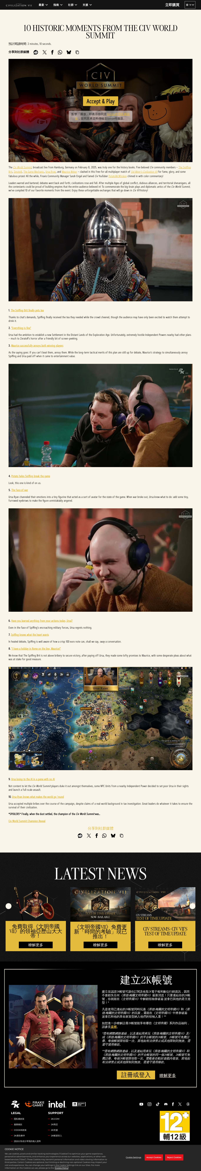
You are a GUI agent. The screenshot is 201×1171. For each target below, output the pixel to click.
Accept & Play (101, 101)
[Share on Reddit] (36, 52)
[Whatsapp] (60, 52)
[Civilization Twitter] (180, 1104)
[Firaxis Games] (34, 1104)
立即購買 (172, 5)
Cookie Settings (133, 1157)
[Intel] (57, 1104)
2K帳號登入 (56, 1135)
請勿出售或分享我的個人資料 (27, 1141)
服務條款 (18, 1124)
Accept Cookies (153, 1157)
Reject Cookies (174, 1157)
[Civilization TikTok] (158, 1104)
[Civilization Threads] (188, 1104)
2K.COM (55, 1119)
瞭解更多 (35, 945)
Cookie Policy (61, 1168)
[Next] (192, 906)
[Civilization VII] (19, 5)
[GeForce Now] (79, 1104)
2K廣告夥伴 (19, 1135)
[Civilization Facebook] (173, 1104)
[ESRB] (175, 1126)
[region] (100, 1158)
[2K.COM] (15, 1104)
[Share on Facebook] (52, 52)
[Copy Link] (77, 52)
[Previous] (8, 906)
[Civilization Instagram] (149, 1104)
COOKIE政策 (20, 1130)
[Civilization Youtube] (141, 1104)
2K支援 (54, 1130)
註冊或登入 (136, 1075)
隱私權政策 (19, 1119)
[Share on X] (44, 52)
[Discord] (166, 1104)
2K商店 (54, 1124)
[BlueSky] (69, 52)
